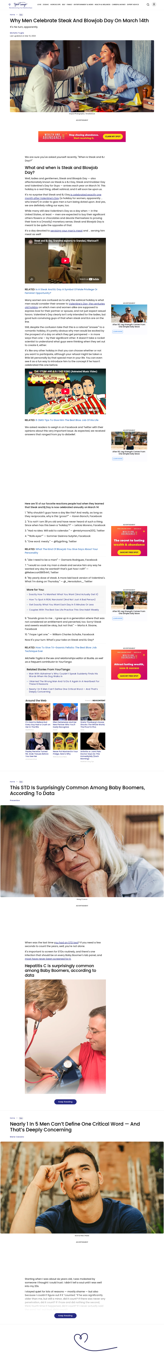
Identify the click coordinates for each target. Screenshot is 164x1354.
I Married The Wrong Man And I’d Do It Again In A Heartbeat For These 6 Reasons (64, 682)
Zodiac (46, 4)
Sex (21, 15)
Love (39, 4)
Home (12, 14)
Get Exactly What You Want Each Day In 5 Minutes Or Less (61, 604)
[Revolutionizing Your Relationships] (20, 4)
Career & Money (119, 4)
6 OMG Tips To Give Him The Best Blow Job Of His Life (67, 420)
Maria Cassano (17, 1137)
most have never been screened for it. (48, 958)
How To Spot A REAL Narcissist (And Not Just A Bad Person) (62, 599)
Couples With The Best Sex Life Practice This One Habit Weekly (64, 609)
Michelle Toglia (17, 33)
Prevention (15, 800)
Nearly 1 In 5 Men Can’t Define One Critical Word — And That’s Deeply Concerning (63, 690)
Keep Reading (65, 1101)
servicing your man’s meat (66, 230)
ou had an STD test (66, 942)
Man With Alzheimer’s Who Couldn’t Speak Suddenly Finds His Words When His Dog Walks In (63, 675)
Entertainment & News (83, 4)
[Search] (147, 4)
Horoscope (55, 4)
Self (63, 4)
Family (69, 4)
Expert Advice (133, 4)
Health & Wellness (102, 4)
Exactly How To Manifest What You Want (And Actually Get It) (63, 594)
